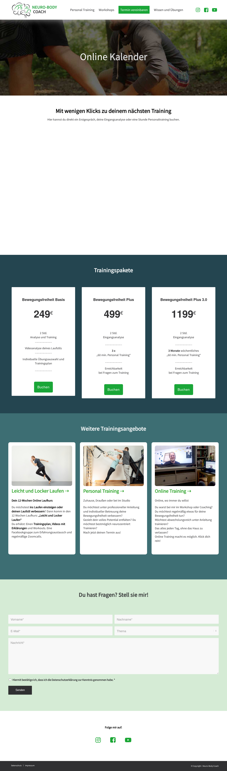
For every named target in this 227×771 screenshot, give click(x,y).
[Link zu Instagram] (198, 9)
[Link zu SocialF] (206, 9)
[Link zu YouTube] (214, 9)
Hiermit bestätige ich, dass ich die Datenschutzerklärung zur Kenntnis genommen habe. (63, 680)
